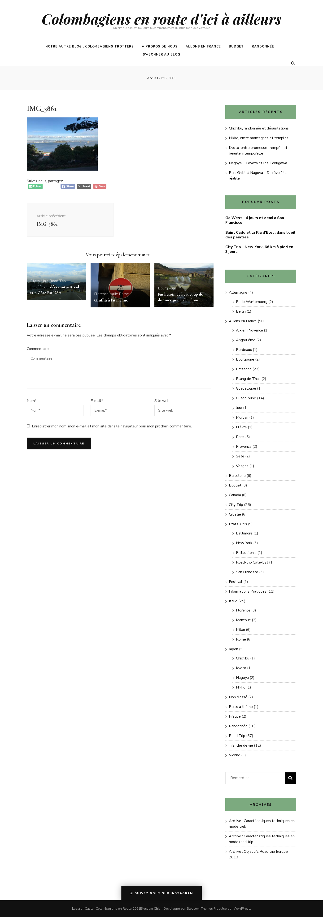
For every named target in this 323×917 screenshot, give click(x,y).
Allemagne (238, 292)
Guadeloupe (246, 388)
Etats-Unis (39, 281)
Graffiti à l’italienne (111, 300)
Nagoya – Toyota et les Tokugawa (258, 163)
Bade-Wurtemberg (251, 301)
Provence (244, 446)
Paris (240, 436)
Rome (124, 294)
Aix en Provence (249, 330)
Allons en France (203, 46)
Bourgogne (167, 288)
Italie (113, 294)
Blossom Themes (200, 908)
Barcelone (237, 475)
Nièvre (241, 427)
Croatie (235, 514)
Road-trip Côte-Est (252, 562)
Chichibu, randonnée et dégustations (259, 128)
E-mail (97, 400)
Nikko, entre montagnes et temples (258, 138)
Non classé (238, 697)
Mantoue (243, 620)
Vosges (242, 466)
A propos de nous (160, 46)
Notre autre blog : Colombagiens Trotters (89, 46)
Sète (240, 456)
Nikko (240, 687)
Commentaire (38, 348)
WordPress (242, 908)
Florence (101, 294)
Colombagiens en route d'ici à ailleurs (161, 18)
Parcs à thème (241, 706)
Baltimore (244, 533)
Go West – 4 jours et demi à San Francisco (254, 220)
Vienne (234, 755)
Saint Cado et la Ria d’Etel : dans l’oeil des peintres (260, 235)
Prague (235, 716)
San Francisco (247, 572)
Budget (236, 46)
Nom (31, 400)
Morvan (242, 417)
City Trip (236, 504)
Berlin (241, 311)
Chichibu (242, 658)
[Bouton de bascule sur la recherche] (293, 63)
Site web (162, 400)
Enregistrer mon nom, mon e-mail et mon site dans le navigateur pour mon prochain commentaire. (112, 426)
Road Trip (57, 281)
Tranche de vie (241, 745)
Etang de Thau (248, 378)
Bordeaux (244, 349)
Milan (240, 629)
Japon (233, 649)
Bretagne (244, 369)
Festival (235, 581)
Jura (239, 407)
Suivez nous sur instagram (164, 893)
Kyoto (241, 668)
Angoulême (245, 340)
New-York (244, 543)
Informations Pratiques (247, 591)
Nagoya (242, 677)
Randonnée (263, 46)
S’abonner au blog (161, 54)
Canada (235, 495)
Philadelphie (246, 552)
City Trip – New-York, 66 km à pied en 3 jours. (259, 249)
